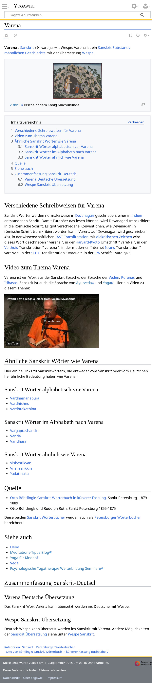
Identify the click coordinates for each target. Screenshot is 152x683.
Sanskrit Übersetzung (29, 634)
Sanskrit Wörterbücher (46, 517)
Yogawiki (24, 6)
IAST (59, 236)
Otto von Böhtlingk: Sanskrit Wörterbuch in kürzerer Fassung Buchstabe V (57, 652)
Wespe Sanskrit (81, 634)
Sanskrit (27, 47)
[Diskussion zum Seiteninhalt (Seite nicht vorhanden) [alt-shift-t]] (15, 35)
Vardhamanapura (24, 398)
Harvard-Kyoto (88, 242)
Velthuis (11, 247)
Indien (136, 215)
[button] (51, 321)
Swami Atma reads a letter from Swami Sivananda (41, 299)
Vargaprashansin (24, 430)
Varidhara (18, 441)
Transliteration (76, 236)
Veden (114, 277)
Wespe (87, 52)
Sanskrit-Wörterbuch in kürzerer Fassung (71, 497)
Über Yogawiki (33, 678)
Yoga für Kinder (23, 557)
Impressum (54, 678)
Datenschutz (11, 678)
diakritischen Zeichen (114, 236)
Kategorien (12, 647)
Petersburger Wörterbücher (117, 517)
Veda (14, 563)
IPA (97, 252)
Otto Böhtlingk (22, 497)
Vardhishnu (19, 403)
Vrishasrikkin (21, 468)
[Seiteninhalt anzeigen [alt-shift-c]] (6, 35)
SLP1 (35, 252)
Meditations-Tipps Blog (29, 552)
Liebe (14, 547)
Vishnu (15, 105)
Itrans (110, 247)
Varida (15, 436)
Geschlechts (35, 52)
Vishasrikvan (20, 462)
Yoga (107, 282)
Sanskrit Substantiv (114, 47)
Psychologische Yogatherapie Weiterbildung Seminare (55, 568)
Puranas (128, 277)
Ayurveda (84, 282)
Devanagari (84, 215)
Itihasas (11, 282)
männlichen (14, 52)
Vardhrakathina (23, 408)
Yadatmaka (19, 473)
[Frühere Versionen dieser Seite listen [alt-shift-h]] (138, 35)
